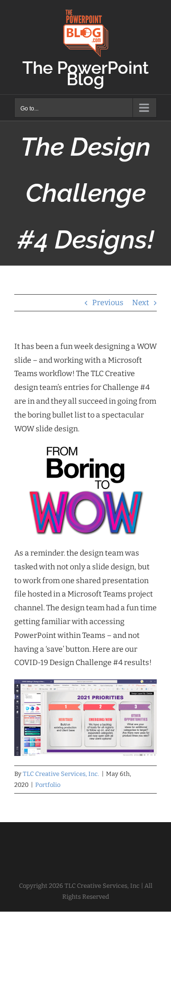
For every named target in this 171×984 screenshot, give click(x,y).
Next (140, 302)
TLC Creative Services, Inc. (61, 773)
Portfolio (47, 784)
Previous (108, 302)
